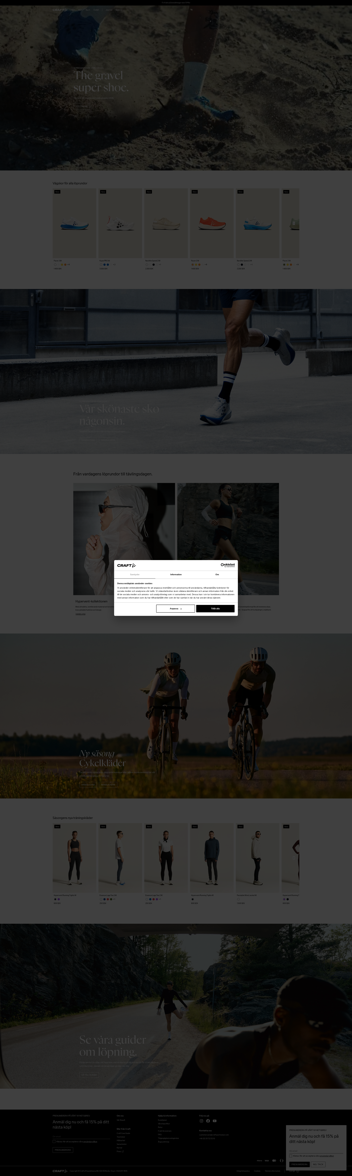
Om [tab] (217, 574)
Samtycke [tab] (135, 574)
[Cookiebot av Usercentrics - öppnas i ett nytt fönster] (223, 565)
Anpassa (174, 608)
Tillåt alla (215, 608)
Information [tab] (176, 574)
